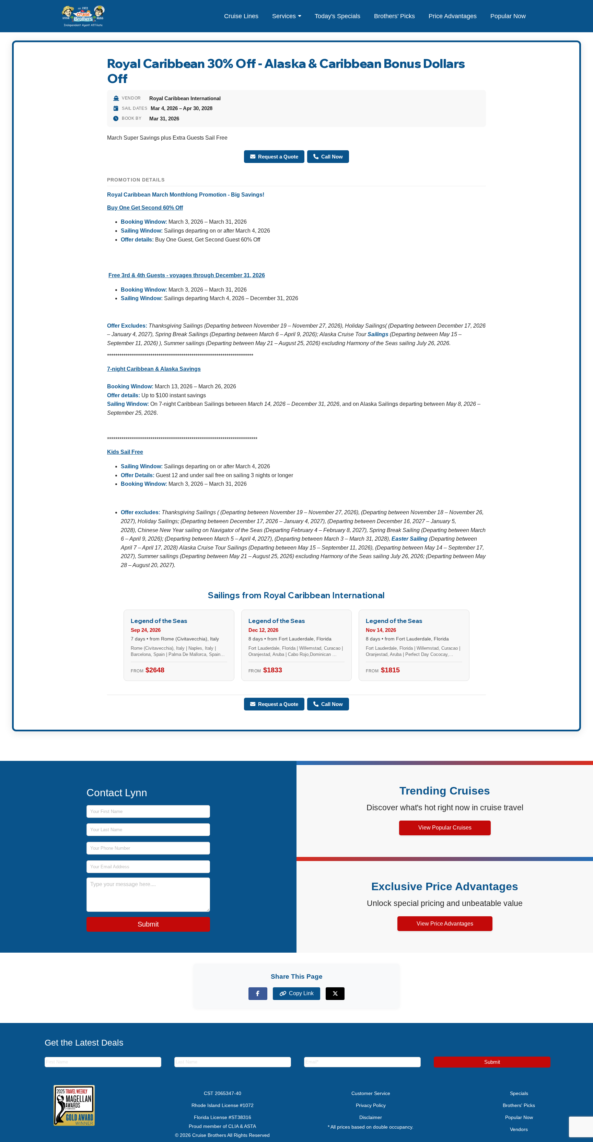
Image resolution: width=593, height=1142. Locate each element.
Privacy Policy (371, 1105)
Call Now (332, 157)
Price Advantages (453, 16)
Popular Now (508, 16)
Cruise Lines (241, 16)
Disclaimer (370, 1117)
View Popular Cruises (445, 828)
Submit (148, 924)
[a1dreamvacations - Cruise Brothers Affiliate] (83, 16)
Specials (519, 1093)
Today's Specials (337, 16)
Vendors (519, 1129)
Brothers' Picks (394, 16)
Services (284, 16)
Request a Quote (278, 157)
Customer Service (370, 1093)
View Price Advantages (445, 924)
